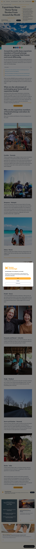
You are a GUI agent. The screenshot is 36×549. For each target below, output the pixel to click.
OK (18, 278)
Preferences (18, 283)
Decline (18, 280)
